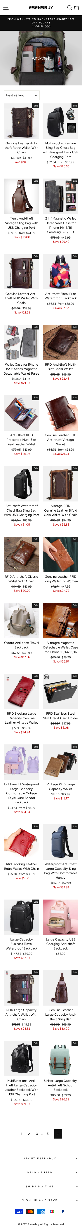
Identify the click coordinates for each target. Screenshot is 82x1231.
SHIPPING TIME (40, 1186)
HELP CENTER (40, 1172)
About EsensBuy (39, 1158)
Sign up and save (40, 1200)
